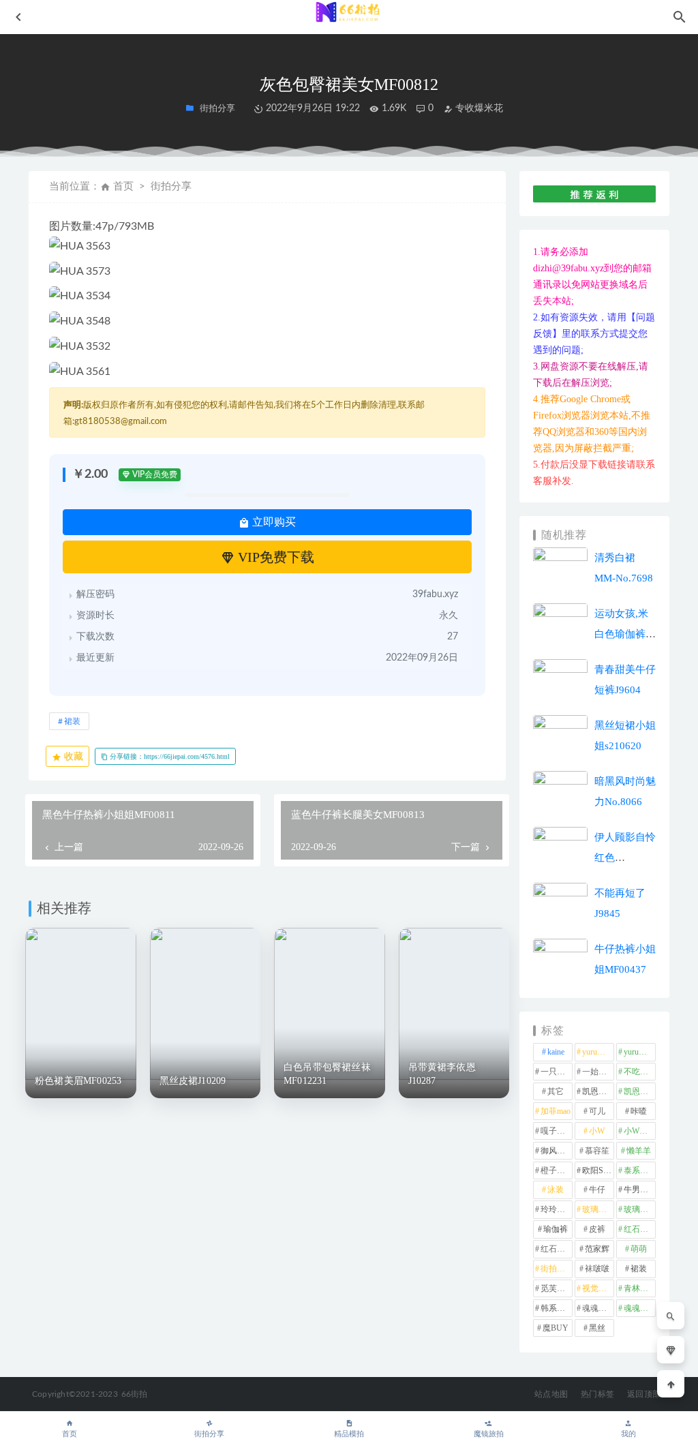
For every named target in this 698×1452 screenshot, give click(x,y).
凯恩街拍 (598, 1091)
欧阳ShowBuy (598, 1170)
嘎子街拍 (557, 1131)
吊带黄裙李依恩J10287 (442, 1074)
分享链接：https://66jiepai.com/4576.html (169, 756)
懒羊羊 (638, 1150)
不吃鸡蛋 (640, 1071)
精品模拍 (349, 1434)
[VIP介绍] (670, 1349)
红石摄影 (640, 1229)
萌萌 (639, 1249)
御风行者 (557, 1150)
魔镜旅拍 (489, 1434)
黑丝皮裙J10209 (193, 1081)
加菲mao (556, 1111)
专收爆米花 (478, 108)
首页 (123, 186)
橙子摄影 (557, 1170)
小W (597, 1131)
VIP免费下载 (274, 556)
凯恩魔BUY (640, 1091)
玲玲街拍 (557, 1209)
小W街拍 (640, 1131)
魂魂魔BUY (640, 1308)
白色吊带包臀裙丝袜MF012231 (327, 1074)
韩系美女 (557, 1308)
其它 (555, 1091)
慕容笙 (597, 1150)
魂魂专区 (598, 1308)
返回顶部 (644, 1394)
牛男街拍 (640, 1189)
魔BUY (555, 1328)
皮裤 (597, 1229)
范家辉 (597, 1249)
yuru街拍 (639, 1052)
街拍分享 (209, 1434)
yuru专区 (597, 1052)
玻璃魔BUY (640, 1209)
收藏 (72, 756)
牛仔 (597, 1189)
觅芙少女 (557, 1288)
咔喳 (639, 1111)
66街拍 (134, 1394)
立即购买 (272, 522)
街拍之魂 (557, 1268)
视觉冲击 (598, 1288)
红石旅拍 (557, 1249)
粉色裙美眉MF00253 (78, 1081)
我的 (628, 1434)
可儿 (597, 1111)
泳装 (555, 1189)
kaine (555, 1052)
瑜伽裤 (555, 1229)
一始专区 (598, 1071)
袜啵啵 (597, 1268)
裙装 (72, 721)
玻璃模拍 (598, 1209)
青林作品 (640, 1288)
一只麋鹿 (557, 1071)
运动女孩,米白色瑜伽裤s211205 (621, 634)
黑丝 (597, 1328)
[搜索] (670, 1315)
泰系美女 (640, 1170)
